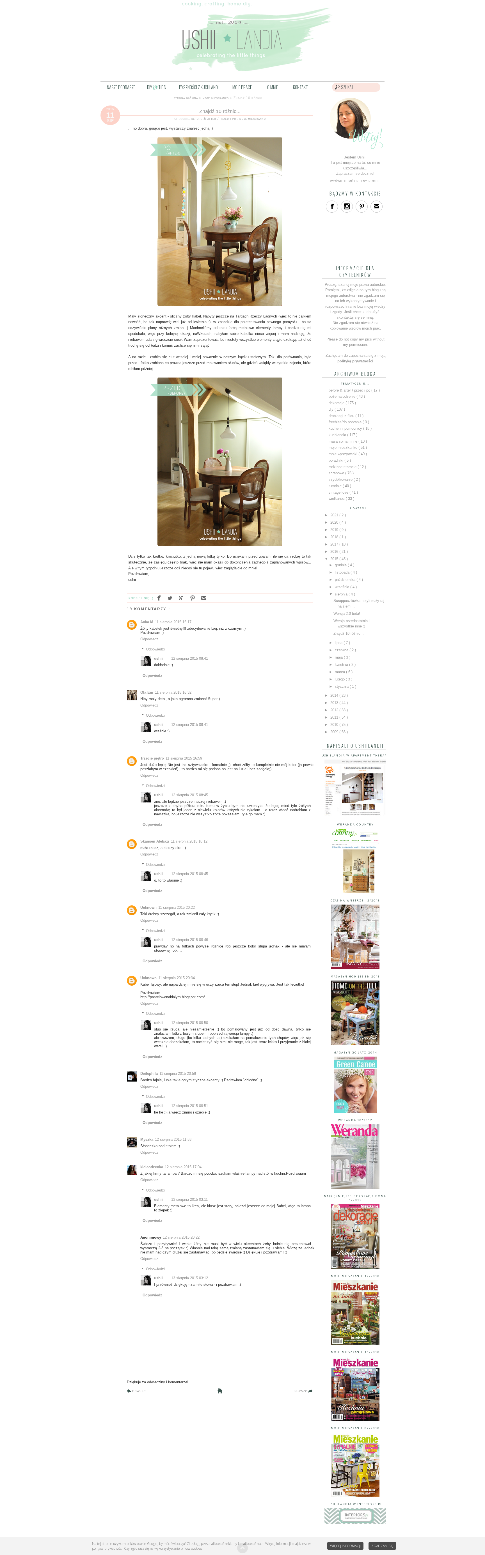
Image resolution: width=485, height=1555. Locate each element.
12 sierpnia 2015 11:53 (173, 1139)
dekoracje (337, 403)
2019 (334, 530)
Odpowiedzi (155, 649)
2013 (334, 703)
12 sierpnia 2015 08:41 (189, 658)
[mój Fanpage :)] (332, 207)
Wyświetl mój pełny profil (355, 181)
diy (332, 409)
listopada (343, 572)
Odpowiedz (149, 639)
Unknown (148, 907)
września (342, 587)
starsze (301, 1390)
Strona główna (220, 1391)
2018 (334, 537)
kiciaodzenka (151, 1167)
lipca (339, 643)
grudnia (341, 565)
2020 (334, 522)
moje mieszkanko (216, 98)
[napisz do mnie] (376, 207)
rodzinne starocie (343, 467)
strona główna (186, 98)
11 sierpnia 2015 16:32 (173, 692)
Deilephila (149, 1073)
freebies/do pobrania (346, 422)
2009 (334, 732)
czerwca (342, 650)
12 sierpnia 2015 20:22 (181, 1237)
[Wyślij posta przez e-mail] (202, 598)
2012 (334, 710)
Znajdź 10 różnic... (220, 111)
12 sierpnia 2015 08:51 (189, 1106)
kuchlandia (338, 435)
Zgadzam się (382, 1546)
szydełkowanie (341, 479)
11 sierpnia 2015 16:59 (184, 758)
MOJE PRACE (242, 87)
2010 (334, 725)
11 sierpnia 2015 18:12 (189, 841)
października (345, 580)
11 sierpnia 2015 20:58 (177, 1073)
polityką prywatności (355, 361)
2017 (334, 544)
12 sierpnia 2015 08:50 (189, 1023)
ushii (158, 658)
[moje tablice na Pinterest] (362, 207)
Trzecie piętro (152, 758)
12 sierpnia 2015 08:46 (189, 940)
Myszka (146, 1139)
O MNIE (272, 87)
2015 (334, 559)
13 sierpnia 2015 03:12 (189, 1278)
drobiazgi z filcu (342, 416)
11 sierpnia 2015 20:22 (176, 907)
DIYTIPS (156, 87)
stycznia (342, 686)
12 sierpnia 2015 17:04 (183, 1167)
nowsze (139, 1390)
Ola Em (146, 692)
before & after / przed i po (214, 118)
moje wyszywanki (343, 454)
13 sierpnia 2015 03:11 (189, 1199)
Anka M (146, 622)
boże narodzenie (342, 396)
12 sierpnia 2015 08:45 (189, 795)
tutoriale (336, 486)
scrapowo (337, 473)
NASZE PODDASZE (121, 87)
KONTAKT (300, 87)
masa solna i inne (343, 441)
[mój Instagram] (347, 207)
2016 (334, 551)
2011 (334, 717)
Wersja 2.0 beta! (346, 613)
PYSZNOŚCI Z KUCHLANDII (199, 87)
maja (339, 657)
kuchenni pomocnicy (346, 428)
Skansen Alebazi (154, 841)
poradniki (336, 460)
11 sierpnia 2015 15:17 (173, 622)
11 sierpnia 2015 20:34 (176, 978)
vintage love (339, 492)
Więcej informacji (345, 1546)
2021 (334, 515)
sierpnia (342, 594)
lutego (340, 679)
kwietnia (342, 665)
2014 (334, 695)
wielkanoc (337, 498)
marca (340, 672)
